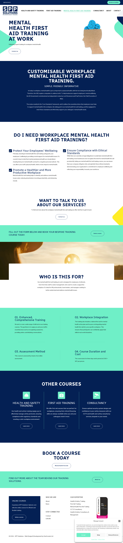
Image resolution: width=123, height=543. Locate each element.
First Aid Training (75, 504)
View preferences (113, 535)
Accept (83, 535)
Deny (98, 535)
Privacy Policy (101, 539)
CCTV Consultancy (76, 509)
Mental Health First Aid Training (79, 507)
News (47, 504)
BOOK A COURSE (113, 2)
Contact (48, 516)
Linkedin (48, 519)
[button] (119, 521)
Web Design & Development (33, 536)
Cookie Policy (94, 539)
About (48, 501)
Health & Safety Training (77, 501)
